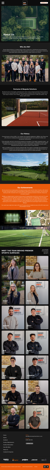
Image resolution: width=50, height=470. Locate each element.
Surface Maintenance (8, 442)
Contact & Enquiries (8, 452)
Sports (5, 438)
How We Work (6, 447)
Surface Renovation (8, 445)
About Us (5, 450)
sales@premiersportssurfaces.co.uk (34, 436)
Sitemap (35, 466)
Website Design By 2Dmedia (27, 466)
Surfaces (5, 440)
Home (4, 435)
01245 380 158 (29, 440)
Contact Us (44, 2)
